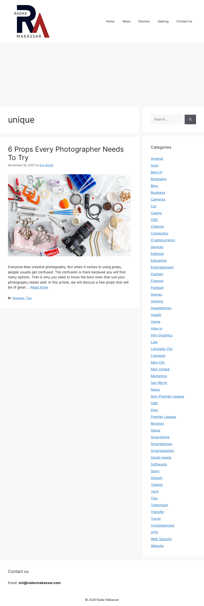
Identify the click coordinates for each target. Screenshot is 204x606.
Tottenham (159, 505)
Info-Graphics (162, 335)
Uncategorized (162, 525)
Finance (157, 281)
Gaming (163, 21)
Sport (155, 471)
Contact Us (184, 21)
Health (156, 315)
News (126, 21)
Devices (144, 21)
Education (159, 261)
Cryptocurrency (163, 240)
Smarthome (160, 437)
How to (156, 328)
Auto (154, 165)
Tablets (157, 485)
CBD (154, 220)
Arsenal (157, 159)
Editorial (157, 254)
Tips (29, 298)
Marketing (159, 376)
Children (157, 227)
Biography (159, 179)
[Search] (190, 119)
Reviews (157, 424)
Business (19, 298)
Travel (156, 519)
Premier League (163, 417)
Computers (159, 233)
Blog (154, 186)
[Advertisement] (102, 73)
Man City (158, 362)
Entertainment (162, 267)
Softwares (159, 464)
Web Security (161, 539)
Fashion (157, 274)
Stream (156, 478)
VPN (154, 532)
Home (110, 21)
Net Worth (159, 383)
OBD (154, 403)
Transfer (157, 512)
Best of (156, 172)
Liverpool (158, 356)
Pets (154, 410)
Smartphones (161, 444)
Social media (161, 458)
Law (154, 342)
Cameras (158, 199)
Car (153, 206)
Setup (155, 430)
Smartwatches (162, 451)
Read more (39, 287)
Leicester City (162, 349)
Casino (156, 213)
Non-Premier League (167, 396)
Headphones (161, 308)
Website (157, 546)
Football (157, 288)
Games (156, 295)
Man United (160, 369)
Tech (155, 492)
